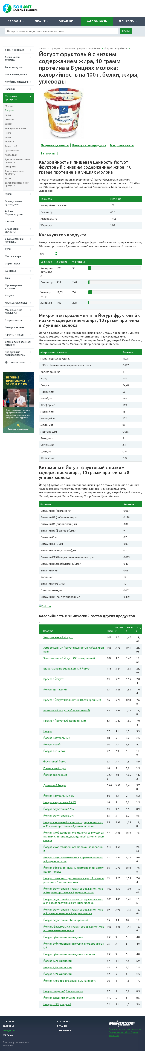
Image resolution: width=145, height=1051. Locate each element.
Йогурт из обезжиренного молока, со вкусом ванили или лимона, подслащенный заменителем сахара (73, 836)
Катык (8, 178)
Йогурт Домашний (55, 689)
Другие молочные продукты (14, 172)
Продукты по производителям (15, 353)
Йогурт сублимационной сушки (63, 937)
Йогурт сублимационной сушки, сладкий (69, 954)
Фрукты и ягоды (14, 334)
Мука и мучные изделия (13, 287)
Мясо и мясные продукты (13, 311)
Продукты (9, 1031)
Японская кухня (13, 67)
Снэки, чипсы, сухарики (13, 58)
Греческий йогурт (54, 768)
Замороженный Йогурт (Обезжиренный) (69, 658)
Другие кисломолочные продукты (17, 160)
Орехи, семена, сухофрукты (13, 203)
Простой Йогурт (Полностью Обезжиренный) (72, 699)
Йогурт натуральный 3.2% (59, 802)
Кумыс (8, 137)
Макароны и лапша (16, 74)
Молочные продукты (11, 98)
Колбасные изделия (16, 81)
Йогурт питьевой (54, 751)
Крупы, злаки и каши (16, 302)
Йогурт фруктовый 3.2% (58, 815)
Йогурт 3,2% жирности (57, 967)
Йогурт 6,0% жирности (57, 973)
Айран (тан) (11, 146)
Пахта (8, 133)
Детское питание (15, 362)
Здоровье (15, 21)
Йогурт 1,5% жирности (57, 960)
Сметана (9, 119)
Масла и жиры (13, 256)
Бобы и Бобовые (14, 49)
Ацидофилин (11, 155)
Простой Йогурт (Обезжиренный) (64, 720)
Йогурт (47, 731)
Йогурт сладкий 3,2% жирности (63, 991)
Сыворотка (10, 166)
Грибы (8, 194)
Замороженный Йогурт (58, 637)
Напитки (10, 89)
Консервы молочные (16, 128)
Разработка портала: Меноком (125, 1029)
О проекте (8, 1021)
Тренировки (127, 21)
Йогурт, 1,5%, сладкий (57, 1004)
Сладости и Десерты (12, 230)
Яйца (7, 278)
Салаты (9, 221)
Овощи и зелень (14, 327)
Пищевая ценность (55, 145)
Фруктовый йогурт (55, 761)
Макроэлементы (122, 145)
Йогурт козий (51, 744)
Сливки (8, 124)
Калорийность (97, 21)
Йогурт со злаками (55, 774)
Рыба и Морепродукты (14, 213)
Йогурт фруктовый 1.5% (58, 809)
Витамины (48, 153)
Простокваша (12, 150)
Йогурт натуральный (56, 737)
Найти (126, 31)
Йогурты (9, 110)
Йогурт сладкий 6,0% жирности (63, 997)
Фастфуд (10, 270)
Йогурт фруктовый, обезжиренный (65, 920)
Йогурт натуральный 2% (58, 795)
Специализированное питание (17, 343)
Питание (40, 21)
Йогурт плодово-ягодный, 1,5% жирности (69, 980)
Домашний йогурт (54, 785)
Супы (8, 249)
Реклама (8, 1035)
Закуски (9, 295)
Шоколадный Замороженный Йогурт (67, 668)
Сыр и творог (12, 263)
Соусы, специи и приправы (14, 240)
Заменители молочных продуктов (17, 184)
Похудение (66, 21)
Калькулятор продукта (89, 145)
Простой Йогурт (53, 679)
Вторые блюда (13, 320)
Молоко (9, 106)
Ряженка (9, 141)
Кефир (8, 115)
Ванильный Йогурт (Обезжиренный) (66, 710)
